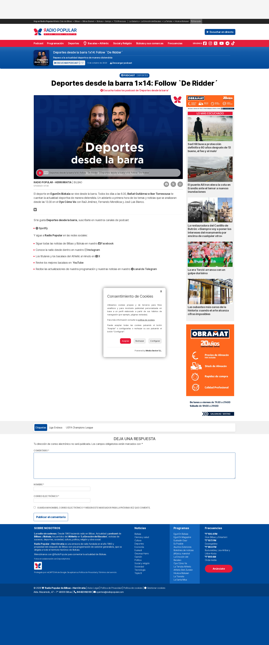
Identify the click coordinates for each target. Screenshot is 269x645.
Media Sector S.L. (154, 350)
